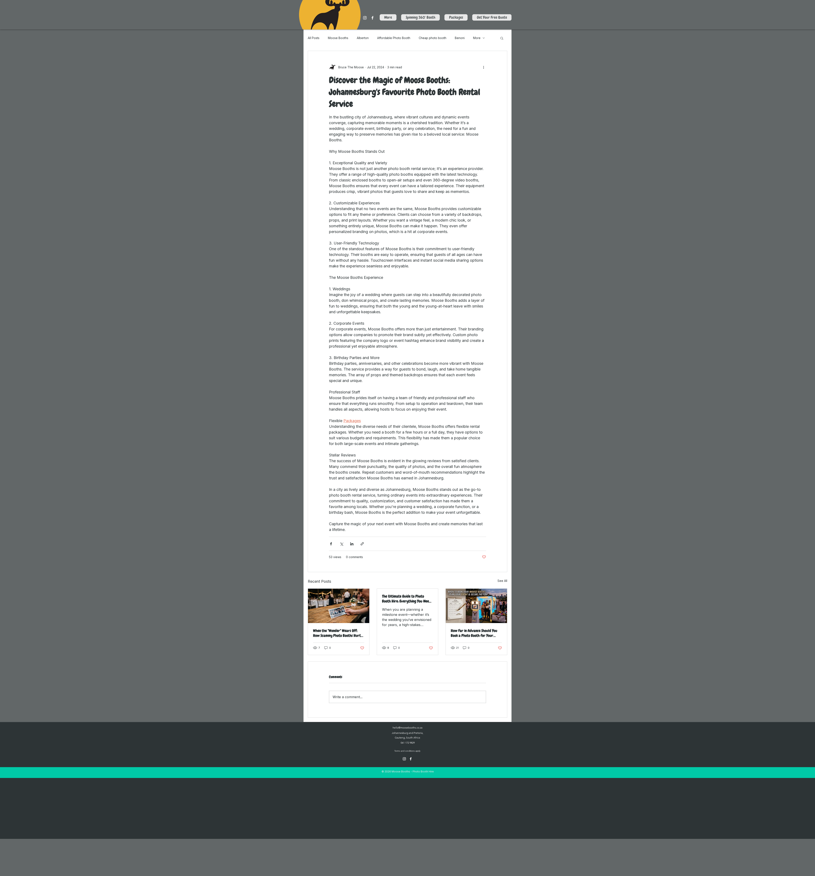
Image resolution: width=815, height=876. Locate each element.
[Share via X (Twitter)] (341, 544)
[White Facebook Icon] (372, 17)
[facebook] (411, 759)
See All (502, 581)
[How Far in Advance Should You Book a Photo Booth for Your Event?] (476, 606)
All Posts (313, 38)
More (477, 38)
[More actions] (483, 67)
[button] (502, 38)
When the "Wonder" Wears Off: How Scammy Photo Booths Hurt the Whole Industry (337, 633)
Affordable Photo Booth (393, 38)
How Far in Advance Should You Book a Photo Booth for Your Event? (474, 633)
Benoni (460, 38)
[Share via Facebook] (331, 544)
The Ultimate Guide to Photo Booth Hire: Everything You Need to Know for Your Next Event (406, 599)
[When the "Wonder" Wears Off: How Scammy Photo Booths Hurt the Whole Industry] (338, 606)
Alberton (363, 38)
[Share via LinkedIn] (352, 544)
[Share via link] (362, 544)
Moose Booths (338, 38)
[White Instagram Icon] (365, 17)
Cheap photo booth (432, 38)
